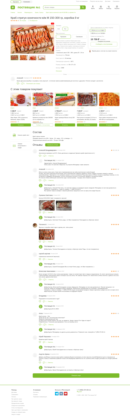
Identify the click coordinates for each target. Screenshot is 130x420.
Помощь (14, 390)
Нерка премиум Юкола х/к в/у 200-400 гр (65, 118)
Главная (13, 12)
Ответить (51, 156)
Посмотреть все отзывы (33, 83)
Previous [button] (14, 39)
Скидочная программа (18, 405)
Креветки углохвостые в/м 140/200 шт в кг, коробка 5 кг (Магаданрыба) (43, 118)
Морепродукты (28, 12)
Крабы (36, 12)
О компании (37, 390)
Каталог (20, 12)
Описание (59, 71)
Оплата (13, 396)
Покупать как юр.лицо (96, 1)
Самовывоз (116, 1)
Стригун (41, 12)
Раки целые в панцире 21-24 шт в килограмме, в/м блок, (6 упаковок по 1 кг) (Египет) (87, 118)
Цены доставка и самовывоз (19, 410)
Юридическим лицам (17, 403)
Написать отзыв (52, 145)
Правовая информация (40, 396)
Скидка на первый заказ (18, 412)
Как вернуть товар (16, 401)
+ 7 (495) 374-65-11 (84, 390)
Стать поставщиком (82, 1)
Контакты (36, 392)
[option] (32, 39)
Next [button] (50, 39)
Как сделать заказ (16, 399)
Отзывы (35, 394)
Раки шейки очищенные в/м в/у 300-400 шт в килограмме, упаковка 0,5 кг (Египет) (108, 118)
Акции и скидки (15, 414)
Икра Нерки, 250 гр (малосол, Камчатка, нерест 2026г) (19, 118)
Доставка (107, 1)
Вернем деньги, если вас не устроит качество (104, 51)
